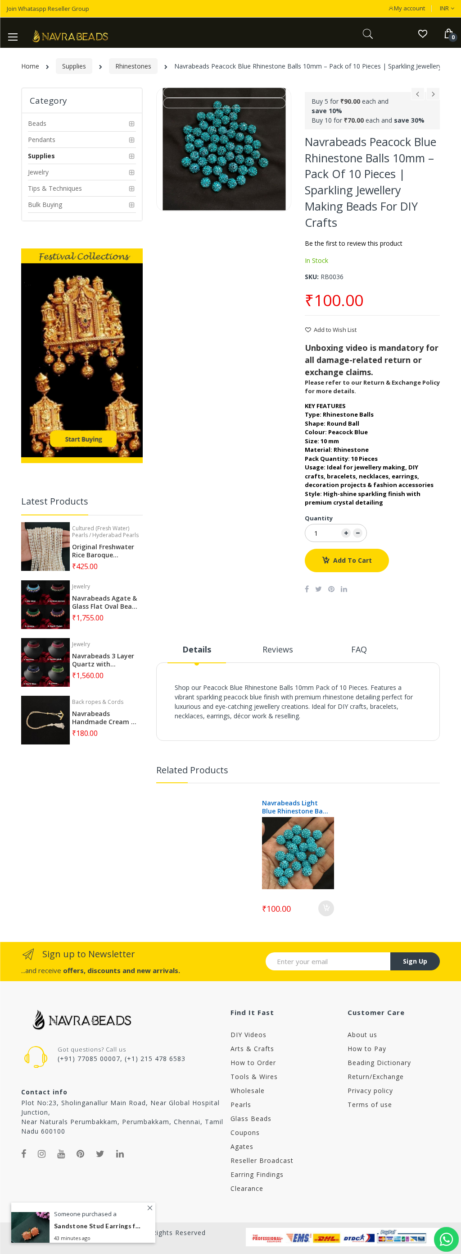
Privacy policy (370, 1090)
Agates (241, 1146)
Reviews (277, 649)
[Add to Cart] (326, 908)
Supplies (74, 66)
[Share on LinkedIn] (344, 589)
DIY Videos (248, 1034)
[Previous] (417, 96)
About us (362, 1034)
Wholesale (247, 1090)
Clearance (246, 1188)
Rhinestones (133, 66)
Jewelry (81, 586)
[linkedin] (120, 1153)
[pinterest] (81, 1153)
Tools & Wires (254, 1076)
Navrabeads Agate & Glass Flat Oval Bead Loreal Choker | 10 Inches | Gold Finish (104, 602)
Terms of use (370, 1104)
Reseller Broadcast (262, 1160)
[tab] (196, 653)
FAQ (359, 649)
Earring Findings (257, 1174)
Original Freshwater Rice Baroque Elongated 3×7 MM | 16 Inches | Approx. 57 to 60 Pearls (104, 551)
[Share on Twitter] (318, 589)
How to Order (253, 1062)
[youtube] (61, 1153)
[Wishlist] (422, 33)
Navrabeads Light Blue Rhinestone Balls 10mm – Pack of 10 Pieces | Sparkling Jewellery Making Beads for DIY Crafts (296, 807)
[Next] (433, 96)
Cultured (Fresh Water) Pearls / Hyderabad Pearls (105, 531)
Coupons (245, 1132)
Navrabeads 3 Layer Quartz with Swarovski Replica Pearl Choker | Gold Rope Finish (103, 660)
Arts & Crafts (252, 1048)
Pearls (240, 1104)
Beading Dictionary (379, 1062)
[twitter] (100, 1153)
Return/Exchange (376, 1076)
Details (196, 649)
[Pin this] (331, 589)
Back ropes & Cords (97, 702)
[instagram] (42, 1153)
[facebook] (24, 1153)
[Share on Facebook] (307, 589)
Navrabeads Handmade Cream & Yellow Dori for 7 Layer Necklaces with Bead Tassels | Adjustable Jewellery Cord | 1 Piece (105, 718)
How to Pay (367, 1048)
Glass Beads (250, 1118)
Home (30, 66)
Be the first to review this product (353, 243)
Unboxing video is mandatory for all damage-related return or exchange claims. (371, 359)
